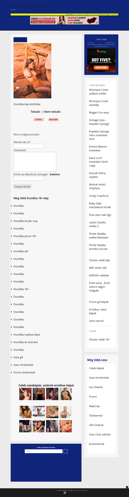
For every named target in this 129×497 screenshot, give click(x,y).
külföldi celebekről (100, 43)
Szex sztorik (96, 321)
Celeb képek (96, 368)
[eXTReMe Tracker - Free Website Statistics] (64, 493)
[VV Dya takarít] (52, 394)
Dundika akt (21, 251)
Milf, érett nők (98, 268)
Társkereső (96, 415)
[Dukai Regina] (25, 412)
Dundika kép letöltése (27, 104)
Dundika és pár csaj (25, 221)
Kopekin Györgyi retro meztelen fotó (99, 135)
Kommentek (96, 444)
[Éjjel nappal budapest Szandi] (52, 426)
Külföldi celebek (99, 275)
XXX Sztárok (96, 425)
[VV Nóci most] (65, 412)
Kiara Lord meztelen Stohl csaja (98, 161)
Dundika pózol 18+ (25, 236)
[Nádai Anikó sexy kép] (39, 426)
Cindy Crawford (98, 196)
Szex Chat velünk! (99, 434)
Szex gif (18, 357)
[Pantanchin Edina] (65, 426)
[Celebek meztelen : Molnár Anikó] (65, 394)
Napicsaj (94, 406)
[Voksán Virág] (25, 394)
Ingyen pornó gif (93, 490)
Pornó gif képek (99, 302)
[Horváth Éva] (39, 412)
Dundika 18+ (21, 289)
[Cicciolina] (52, 412)
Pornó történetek (24, 372)
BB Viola (92, 14)
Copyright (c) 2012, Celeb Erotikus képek (44, 490)
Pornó (93, 396)
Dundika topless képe (27, 334)
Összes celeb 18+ (99, 339)
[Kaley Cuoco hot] (39, 394)
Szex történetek (23, 365)
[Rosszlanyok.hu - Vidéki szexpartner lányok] (64, 20)
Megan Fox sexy (99, 112)
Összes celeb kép (99, 260)
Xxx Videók (96, 387)
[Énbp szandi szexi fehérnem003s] (25, 426)
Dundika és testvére (26, 342)
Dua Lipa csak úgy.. (100, 214)
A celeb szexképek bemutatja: (30, 6)
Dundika (20, 40)
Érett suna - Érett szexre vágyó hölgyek (99, 286)
